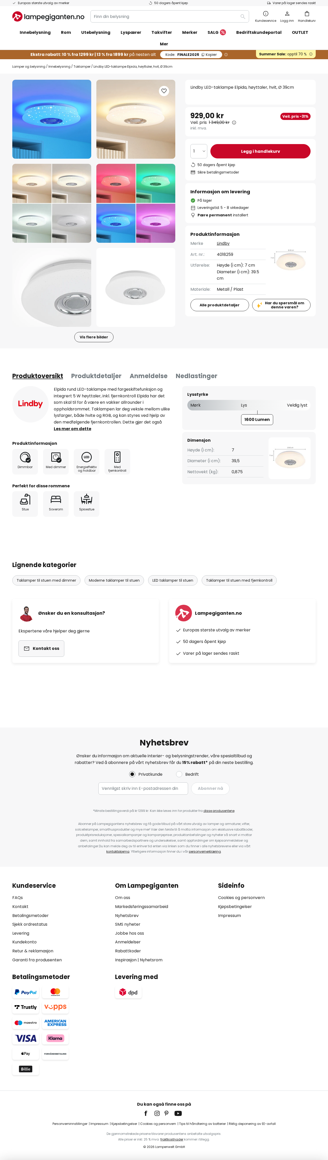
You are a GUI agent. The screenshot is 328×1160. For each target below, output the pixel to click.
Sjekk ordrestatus (29, 924)
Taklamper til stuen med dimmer (46, 580)
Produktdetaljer (96, 376)
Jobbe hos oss (129, 933)
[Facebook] (149, 1113)
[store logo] (48, 16)
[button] (51, 203)
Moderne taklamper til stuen (114, 580)
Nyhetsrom (151, 960)
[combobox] (170, 16)
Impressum (229, 916)
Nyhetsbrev (127, 916)
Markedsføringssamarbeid (141, 907)
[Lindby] (30, 404)
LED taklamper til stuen (172, 580)
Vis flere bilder (94, 337)
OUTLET (300, 32)
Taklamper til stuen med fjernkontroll (239, 580)
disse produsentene (218, 811)
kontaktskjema (117, 851)
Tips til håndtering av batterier (202, 1124)
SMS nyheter (127, 924)
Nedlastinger (196, 376)
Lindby (223, 243)
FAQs (17, 898)
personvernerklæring (205, 851)
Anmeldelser (128, 942)
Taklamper (82, 66)
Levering (20, 933)
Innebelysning (59, 66)
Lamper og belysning (28, 66)
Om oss (122, 898)
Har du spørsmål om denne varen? (284, 305)
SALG (213, 32)
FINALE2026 (191, 54)
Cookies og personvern (241, 898)
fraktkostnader (171, 1139)
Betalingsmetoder (30, 916)
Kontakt (20, 907)
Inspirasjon (126, 960)
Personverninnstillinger (70, 1124)
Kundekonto (24, 942)
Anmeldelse (149, 376)
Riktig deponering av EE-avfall (252, 1124)
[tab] (37, 376)
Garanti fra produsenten (37, 960)
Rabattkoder (128, 951)
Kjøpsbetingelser (235, 907)
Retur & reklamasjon (32, 951)
